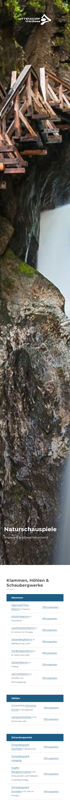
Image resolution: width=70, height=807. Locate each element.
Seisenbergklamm (21, 639)
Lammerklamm (20, 673)
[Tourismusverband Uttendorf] (35, 19)
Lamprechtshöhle (21, 717)
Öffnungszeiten (50, 607)
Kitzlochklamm (20, 616)
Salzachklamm (19, 662)
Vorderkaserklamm (22, 650)
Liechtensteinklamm (23, 627)
